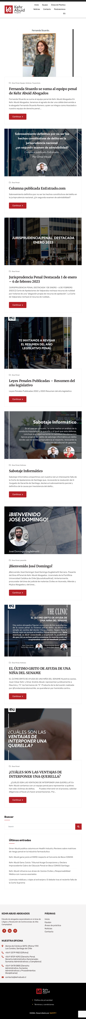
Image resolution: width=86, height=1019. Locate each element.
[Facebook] (4, 931)
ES (64, 13)
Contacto (47, 9)
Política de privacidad (43, 1000)
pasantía (23, 560)
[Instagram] (15, 931)
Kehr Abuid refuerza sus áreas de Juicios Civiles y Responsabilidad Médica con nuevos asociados (39, 872)
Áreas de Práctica (58, 5)
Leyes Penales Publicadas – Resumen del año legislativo (42, 383)
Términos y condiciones (44, 1004)
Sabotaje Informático (26, 471)
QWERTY (53, 1013)
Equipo (45, 5)
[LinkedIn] (10, 931)
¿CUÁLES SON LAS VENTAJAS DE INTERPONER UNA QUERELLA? (35, 774)
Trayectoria (36, 83)
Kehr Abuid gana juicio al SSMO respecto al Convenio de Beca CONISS (41, 857)
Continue (16, 116)
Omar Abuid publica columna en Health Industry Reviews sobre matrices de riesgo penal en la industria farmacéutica (42, 850)
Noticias (36, 9)
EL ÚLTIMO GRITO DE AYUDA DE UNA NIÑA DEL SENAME (40, 670)
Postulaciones (59, 9)
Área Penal (15, 83)
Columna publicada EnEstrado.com (37, 188)
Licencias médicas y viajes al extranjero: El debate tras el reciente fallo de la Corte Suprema (43, 881)
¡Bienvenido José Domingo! (30, 566)
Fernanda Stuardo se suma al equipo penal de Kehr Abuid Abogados (43, 91)
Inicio (36, 5)
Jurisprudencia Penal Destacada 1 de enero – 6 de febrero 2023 (43, 279)
